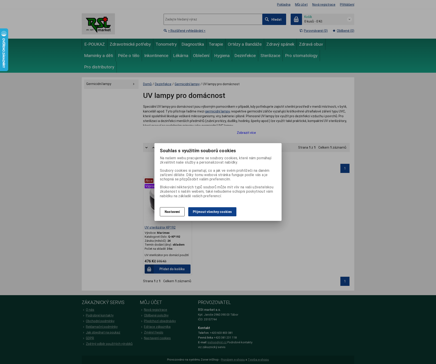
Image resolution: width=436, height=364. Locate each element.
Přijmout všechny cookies (212, 212)
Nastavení (172, 212)
